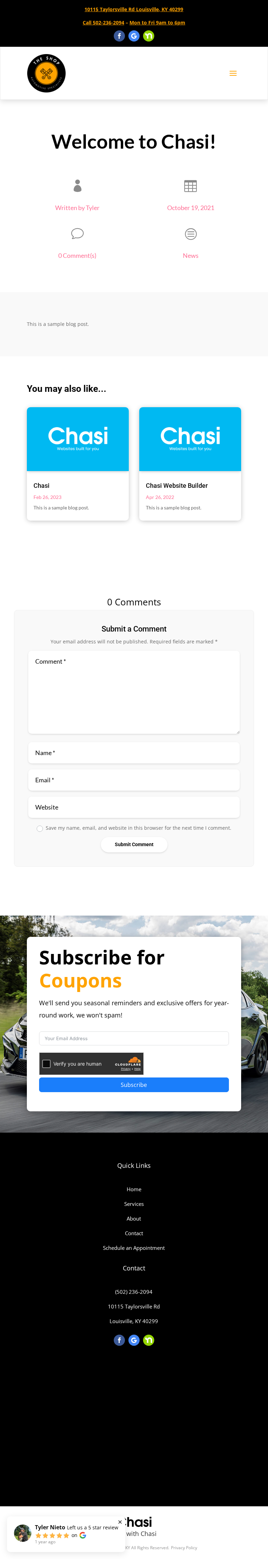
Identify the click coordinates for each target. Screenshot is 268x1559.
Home (134, 1189)
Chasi (42, 485)
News (191, 255)
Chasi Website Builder (177, 485)
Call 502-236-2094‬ (103, 22)
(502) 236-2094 (133, 1291)
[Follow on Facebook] (119, 36)
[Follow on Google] (134, 36)
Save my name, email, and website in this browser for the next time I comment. (138, 828)
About (134, 1218)
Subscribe (134, 1085)
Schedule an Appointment (134, 1247)
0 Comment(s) (77, 255)
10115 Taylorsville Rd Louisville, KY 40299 (133, 9)
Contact (134, 1233)
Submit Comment (134, 844)
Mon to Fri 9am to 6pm (157, 22)
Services (134, 1203)
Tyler (92, 207)
